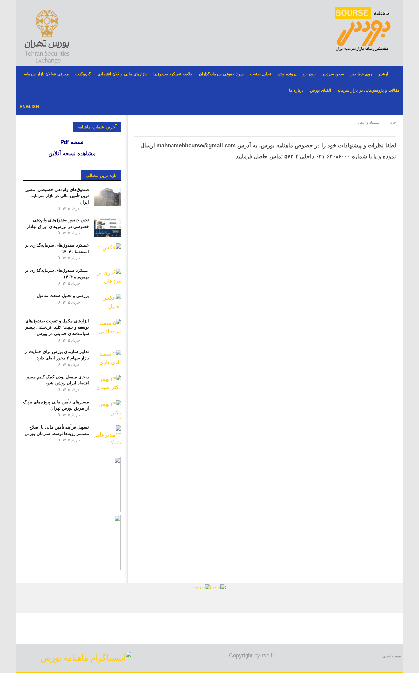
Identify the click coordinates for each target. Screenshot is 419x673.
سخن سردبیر (333, 74)
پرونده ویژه (287, 74)
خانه (393, 122)
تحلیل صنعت (260, 74)
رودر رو (309, 74)
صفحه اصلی (391, 656)
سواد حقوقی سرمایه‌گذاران (221, 74)
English (29, 106)
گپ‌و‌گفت (83, 74)
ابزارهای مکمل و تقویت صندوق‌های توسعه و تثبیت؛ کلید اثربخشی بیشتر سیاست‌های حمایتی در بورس (57, 327)
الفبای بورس (320, 90)
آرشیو (383, 74)
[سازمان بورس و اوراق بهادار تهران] (201, 587)
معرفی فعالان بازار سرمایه (46, 74)
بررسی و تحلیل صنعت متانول (63, 295)
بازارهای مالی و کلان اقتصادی (122, 74)
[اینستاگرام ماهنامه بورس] (86, 657)
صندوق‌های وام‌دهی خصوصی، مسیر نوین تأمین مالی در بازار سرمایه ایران (57, 196)
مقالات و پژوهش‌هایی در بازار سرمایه (368, 90)
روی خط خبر (361, 74)
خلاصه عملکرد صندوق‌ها (172, 74)
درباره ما (296, 90)
